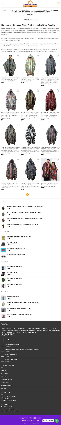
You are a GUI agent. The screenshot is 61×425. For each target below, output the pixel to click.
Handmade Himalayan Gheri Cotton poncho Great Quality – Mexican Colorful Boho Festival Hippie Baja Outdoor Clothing (50, 81)
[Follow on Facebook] (2, 334)
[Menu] (2, 4)
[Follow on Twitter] (8, 334)
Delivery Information (7, 379)
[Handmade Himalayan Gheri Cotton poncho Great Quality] (30, 65)
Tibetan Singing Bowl (11, 354)
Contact (3, 388)
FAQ (38, 420)
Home (4, 10)
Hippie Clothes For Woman (19, 10)
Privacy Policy (5, 382)
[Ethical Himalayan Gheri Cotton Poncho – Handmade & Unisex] (10, 65)
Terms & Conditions (6, 385)
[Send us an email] (11, 334)
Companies (4, 376)
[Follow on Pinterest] (13, 334)
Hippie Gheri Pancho (40, 10)
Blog (28, 420)
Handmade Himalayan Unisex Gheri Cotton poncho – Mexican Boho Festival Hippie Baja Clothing (49, 185)
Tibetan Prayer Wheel (11, 359)
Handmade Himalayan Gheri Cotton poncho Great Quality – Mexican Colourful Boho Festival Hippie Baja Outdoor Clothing (10, 116)
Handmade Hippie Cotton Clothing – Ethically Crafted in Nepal (22, 349)
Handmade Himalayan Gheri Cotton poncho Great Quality (30, 80)
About (24, 420)
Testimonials (4, 373)
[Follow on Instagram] (5, 334)
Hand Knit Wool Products (12, 344)
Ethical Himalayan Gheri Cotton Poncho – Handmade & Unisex (9, 80)
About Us (3, 370)
